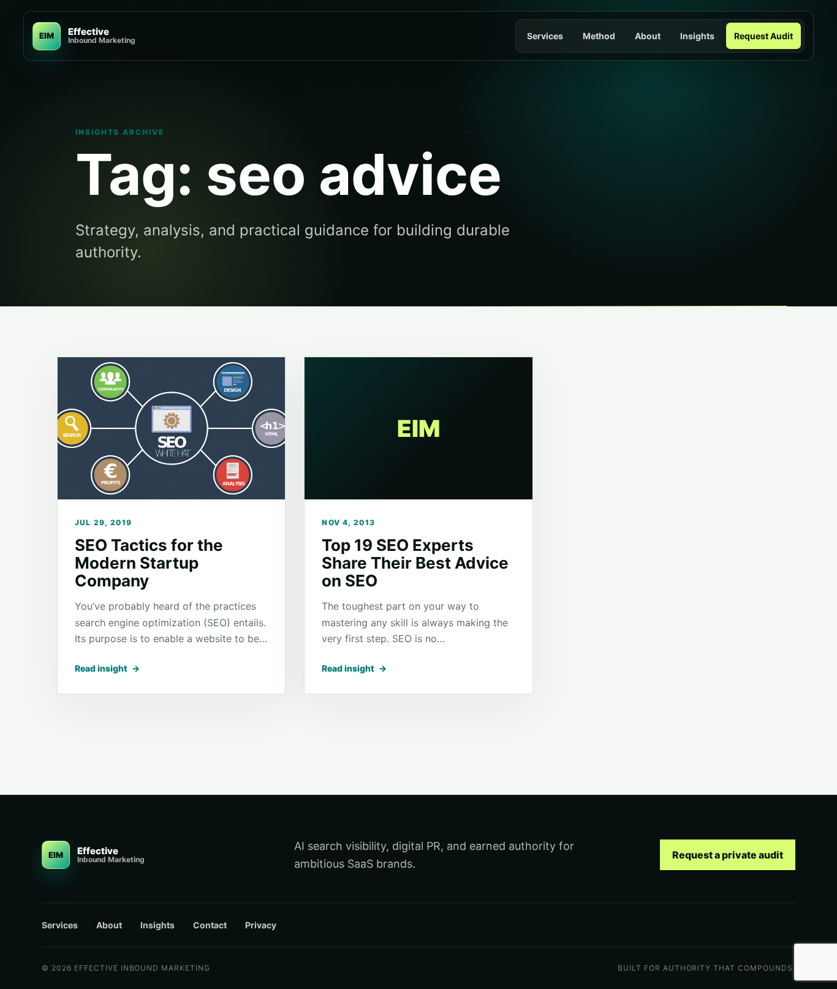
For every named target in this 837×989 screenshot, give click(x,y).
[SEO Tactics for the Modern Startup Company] (171, 428)
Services (545, 36)
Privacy (260, 925)
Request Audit (763, 36)
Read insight (107, 668)
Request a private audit (727, 855)
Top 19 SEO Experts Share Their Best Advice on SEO (415, 563)
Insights (697, 36)
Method (599, 36)
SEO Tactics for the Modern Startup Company (149, 563)
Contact (210, 925)
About (648, 36)
